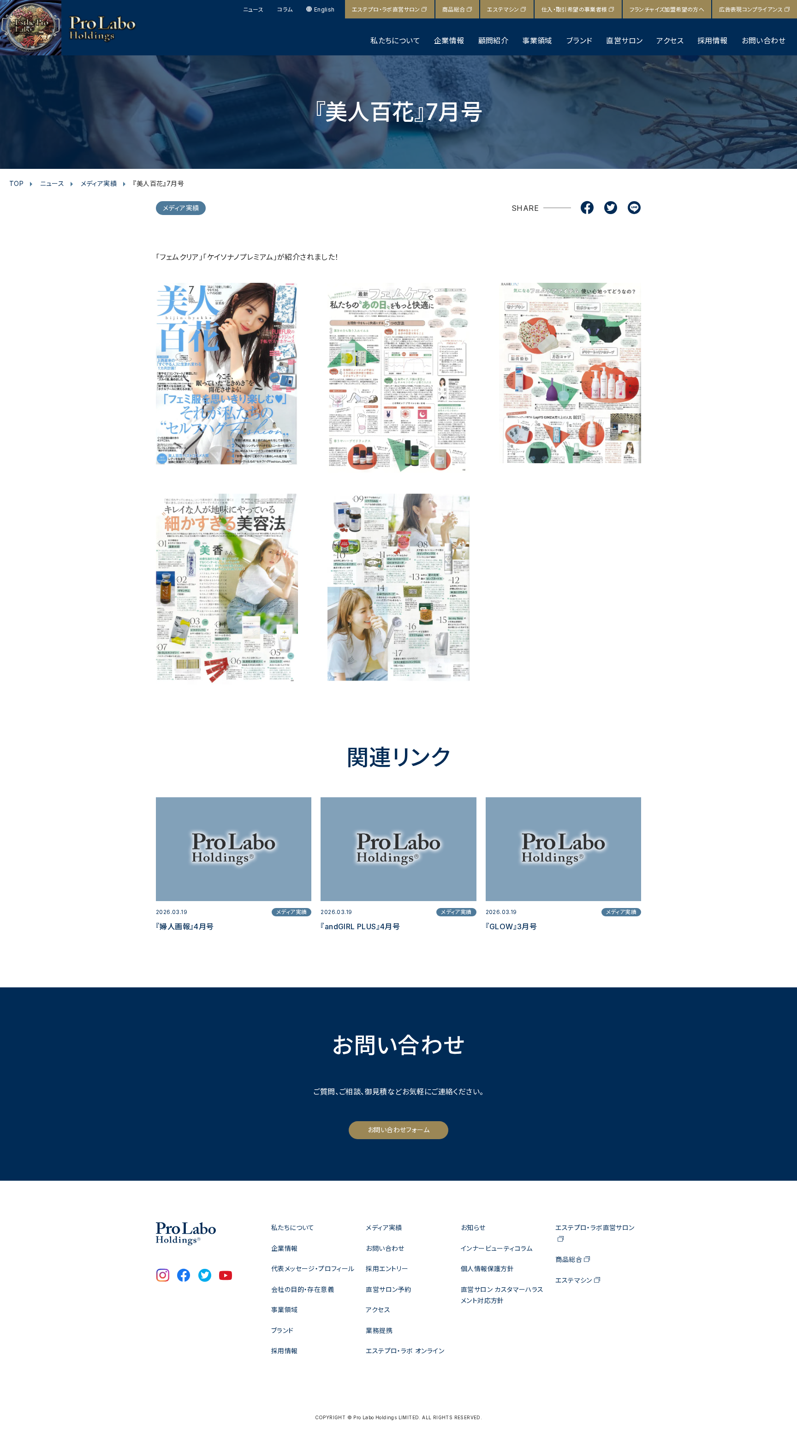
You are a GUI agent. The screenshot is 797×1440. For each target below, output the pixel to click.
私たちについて (395, 40)
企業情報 (449, 40)
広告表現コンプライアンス (751, 9)
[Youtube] (225, 1276)
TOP (16, 183)
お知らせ (473, 1227)
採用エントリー (387, 1269)
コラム (284, 9)
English (324, 9)
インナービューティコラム (497, 1248)
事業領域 (537, 40)
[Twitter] (611, 208)
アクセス (670, 40)
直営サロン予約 (388, 1289)
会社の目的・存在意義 (302, 1289)
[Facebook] (587, 208)
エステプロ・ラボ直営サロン (386, 9)
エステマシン (503, 9)
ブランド (579, 40)
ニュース (253, 9)
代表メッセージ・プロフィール (313, 1269)
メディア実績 (99, 183)
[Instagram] (163, 1276)
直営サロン (624, 40)
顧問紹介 (493, 40)
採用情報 (712, 40)
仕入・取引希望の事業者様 (574, 9)
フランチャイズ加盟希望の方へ (667, 9)
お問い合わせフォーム (398, 1130)
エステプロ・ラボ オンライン (405, 1351)
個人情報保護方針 (487, 1269)
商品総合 (453, 9)
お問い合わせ (763, 40)
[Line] (634, 208)
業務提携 (379, 1330)
